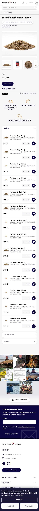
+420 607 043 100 (11, 458)
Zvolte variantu (8, 83)
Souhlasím (29, 506)
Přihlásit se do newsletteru (11, 433)
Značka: (6, 27)
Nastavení (19, 500)
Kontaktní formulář (11, 470)
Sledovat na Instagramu (21, 399)
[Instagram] (8, 463)
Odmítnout (10, 506)
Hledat (34, 7)
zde (21, 495)
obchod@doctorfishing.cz (13, 454)
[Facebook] (3, 463)
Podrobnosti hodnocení (26, 22)
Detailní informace (8, 88)
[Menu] (36, 2)
